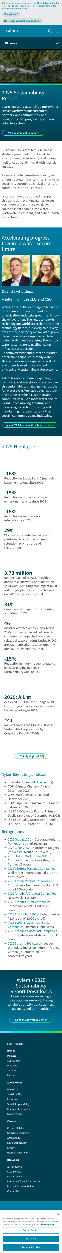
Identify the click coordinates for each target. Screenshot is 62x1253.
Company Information (19, 1109)
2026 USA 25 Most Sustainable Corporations (27, 858)
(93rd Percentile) (37, 782)
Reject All (31, 1239)
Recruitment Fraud (17, 1152)
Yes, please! (11, 14)
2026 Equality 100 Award (24, 943)
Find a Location (15, 1176)
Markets (11, 1055)
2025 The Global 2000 (22, 914)
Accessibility (13, 1137)
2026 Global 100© (20, 839)
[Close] (58, 1214)
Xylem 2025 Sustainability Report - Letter (30, 425)
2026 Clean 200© (19, 847)
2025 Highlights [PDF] (31, 756)
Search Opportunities (18, 1133)
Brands (11, 1050)
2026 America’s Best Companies (29, 902)
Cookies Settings (31, 1230)
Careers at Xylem (16, 1128)
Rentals (11, 1075)
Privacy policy (47, 1224)
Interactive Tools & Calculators (23, 1181)
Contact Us (13, 1191)
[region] (31, 1231)
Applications (14, 1060)
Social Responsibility (18, 1104)
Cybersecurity (14, 1114)
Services (11, 1070)
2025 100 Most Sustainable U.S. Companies (28, 924)
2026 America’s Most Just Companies (32, 931)
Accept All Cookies (31, 1247)
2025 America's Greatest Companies (32, 893)
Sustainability (14, 1094)
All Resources (14, 1166)
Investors (12, 1099)
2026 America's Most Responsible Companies (30, 883)
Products (12, 1065)
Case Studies (14, 1171)
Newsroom (13, 1089)
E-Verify (11, 1147)
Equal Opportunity (17, 1142)
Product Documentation (20, 1186)
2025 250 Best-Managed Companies (31, 868)
